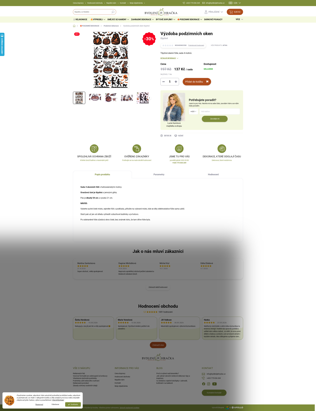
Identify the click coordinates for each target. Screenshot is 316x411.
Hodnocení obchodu (95, 3)
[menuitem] (81, 19)
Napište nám (111, 3)
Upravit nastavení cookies (129, 408)
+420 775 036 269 (214, 378)
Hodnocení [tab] (213, 174)
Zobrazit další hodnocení (158, 287)
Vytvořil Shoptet (218, 408)
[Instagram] (208, 384)
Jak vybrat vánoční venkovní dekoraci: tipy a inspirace (173, 377)
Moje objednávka (136, 3)
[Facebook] (204, 384)
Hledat (113, 12)
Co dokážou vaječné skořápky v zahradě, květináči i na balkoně (171, 382)
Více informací (58, 400)
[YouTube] (214, 384)
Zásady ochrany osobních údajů (85, 386)
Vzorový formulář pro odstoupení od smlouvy (90, 376)
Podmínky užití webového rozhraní (86, 381)
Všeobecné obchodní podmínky (85, 378)
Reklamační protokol (81, 383)
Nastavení (39, 404)
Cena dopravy (78, 3)
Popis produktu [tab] (102, 174)
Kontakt (123, 3)
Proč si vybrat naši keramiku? (167, 373)
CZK (235, 3)
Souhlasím (74, 404)
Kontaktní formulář (214, 393)
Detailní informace (168, 58)
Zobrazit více (158, 345)
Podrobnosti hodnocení (196, 45)
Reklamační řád (79, 373)
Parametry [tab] (159, 174)
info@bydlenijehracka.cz (216, 374)
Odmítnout (55, 404)
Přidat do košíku (194, 81)
